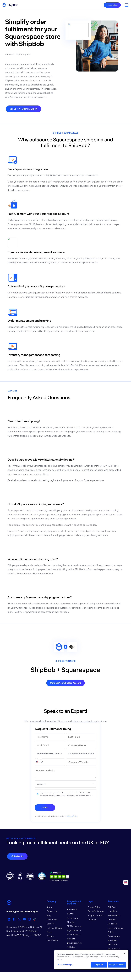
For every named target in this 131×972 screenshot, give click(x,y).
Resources (52, 919)
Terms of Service (96, 911)
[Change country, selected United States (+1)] (37, 762)
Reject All (99, 965)
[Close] (124, 953)
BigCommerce (74, 930)
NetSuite (71, 938)
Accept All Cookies (116, 965)
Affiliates (71, 947)
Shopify (70, 922)
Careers (50, 923)
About (49, 907)
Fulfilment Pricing (55, 928)
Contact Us (52, 911)
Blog (49, 915)
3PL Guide (113, 944)
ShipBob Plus (114, 915)
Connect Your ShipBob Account (65, 683)
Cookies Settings (65, 965)
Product (50, 936)
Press (49, 932)
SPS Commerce (74, 926)
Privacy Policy (78, 795)
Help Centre (52, 940)
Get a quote (17, 856)
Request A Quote (112, 5)
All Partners (72, 918)
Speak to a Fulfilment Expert (23, 109)
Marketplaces (73, 934)
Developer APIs (74, 943)
